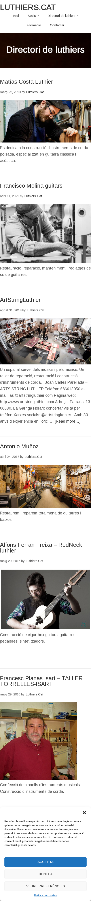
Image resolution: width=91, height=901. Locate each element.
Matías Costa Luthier (26, 81)
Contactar (57, 25)
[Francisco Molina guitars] (45, 262)
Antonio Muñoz (19, 446)
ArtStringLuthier (20, 299)
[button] (84, 813)
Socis (32, 15)
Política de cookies (45, 895)
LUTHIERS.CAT (28, 7)
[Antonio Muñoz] (45, 506)
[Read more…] (67, 421)
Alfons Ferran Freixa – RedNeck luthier (41, 547)
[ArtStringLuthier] (45, 363)
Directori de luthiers (61, 15)
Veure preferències (45, 886)
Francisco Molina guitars (31, 185)
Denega (46, 874)
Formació (34, 25)
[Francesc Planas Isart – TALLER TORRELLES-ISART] (38, 778)
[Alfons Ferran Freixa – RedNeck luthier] (45, 628)
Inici (16, 15)
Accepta (45, 862)
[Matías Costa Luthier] (45, 141)
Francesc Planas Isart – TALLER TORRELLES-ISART (41, 681)
